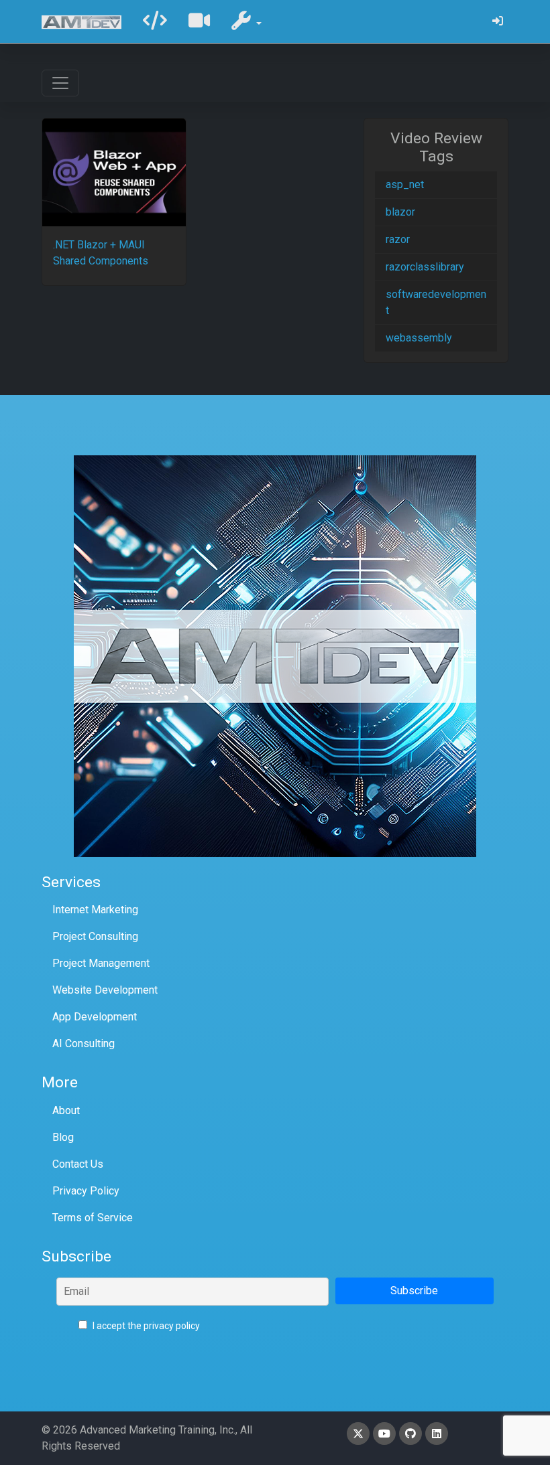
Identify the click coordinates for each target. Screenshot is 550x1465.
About (66, 1110)
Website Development (105, 990)
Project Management (101, 963)
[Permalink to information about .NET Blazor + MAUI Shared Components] (114, 172)
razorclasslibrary (425, 266)
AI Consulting (83, 1043)
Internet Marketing (95, 909)
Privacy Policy (85, 1190)
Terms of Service (92, 1217)
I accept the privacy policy (145, 1325)
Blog (63, 1137)
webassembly (419, 337)
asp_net (405, 184)
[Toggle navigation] (60, 83)
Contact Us (77, 1164)
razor (398, 239)
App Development (94, 1016)
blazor (400, 212)
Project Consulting (95, 936)
